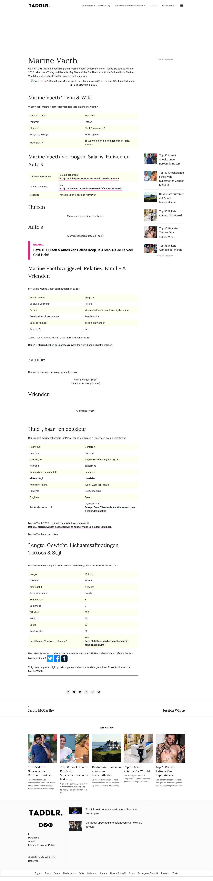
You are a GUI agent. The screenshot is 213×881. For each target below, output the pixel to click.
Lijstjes (154, 5)
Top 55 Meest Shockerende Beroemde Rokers (170, 159)
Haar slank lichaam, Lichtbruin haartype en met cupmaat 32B (61, 653)
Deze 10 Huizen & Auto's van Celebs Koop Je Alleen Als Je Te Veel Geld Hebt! (83, 252)
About (31, 841)
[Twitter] (45, 825)
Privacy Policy (47, 845)
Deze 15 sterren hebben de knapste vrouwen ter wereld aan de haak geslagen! (70, 345)
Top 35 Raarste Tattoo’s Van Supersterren (168, 232)
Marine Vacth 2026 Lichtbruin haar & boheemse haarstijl (58, 523)
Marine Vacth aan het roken (43, 534)
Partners (33, 837)
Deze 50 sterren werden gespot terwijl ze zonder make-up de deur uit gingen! (70, 526)
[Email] (50, 825)
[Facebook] (41, 825)
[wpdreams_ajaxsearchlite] (96, 5)
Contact (33, 845)
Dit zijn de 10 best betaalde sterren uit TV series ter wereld (90, 188)
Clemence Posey (85, 410)
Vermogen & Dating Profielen (128, 5)
